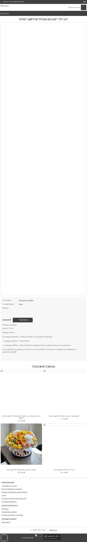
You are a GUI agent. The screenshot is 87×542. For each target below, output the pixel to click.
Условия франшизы (9, 501)
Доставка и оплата (9, 486)
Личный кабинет (9, 519)
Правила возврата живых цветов (14, 492)
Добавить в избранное (37, 320)
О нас (3, 495)
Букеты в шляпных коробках (12, 515)
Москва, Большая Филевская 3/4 (13, 1)
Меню (84, 13)
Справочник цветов (9, 512)
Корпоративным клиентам (11, 489)
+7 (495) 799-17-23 (37, 530)
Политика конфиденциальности (13, 498)
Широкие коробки (26, 300)
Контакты (4, 509)
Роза (21, 304)
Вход (84, 1)
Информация (7, 483)
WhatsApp (53, 530)
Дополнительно (9, 506)
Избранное (5, 522)
